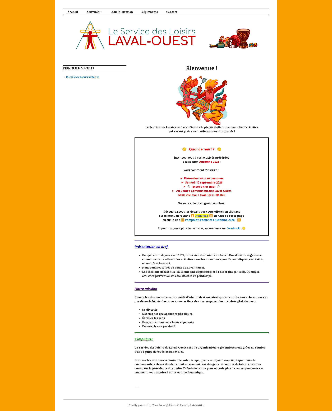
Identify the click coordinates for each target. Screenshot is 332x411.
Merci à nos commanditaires (82, 76)
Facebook (233, 228)
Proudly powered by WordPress (146, 405)
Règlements (149, 12)
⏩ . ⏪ (211, 220)
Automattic (196, 405)
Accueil (72, 12)
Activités (92, 12)
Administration (122, 12)
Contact (171, 12)
